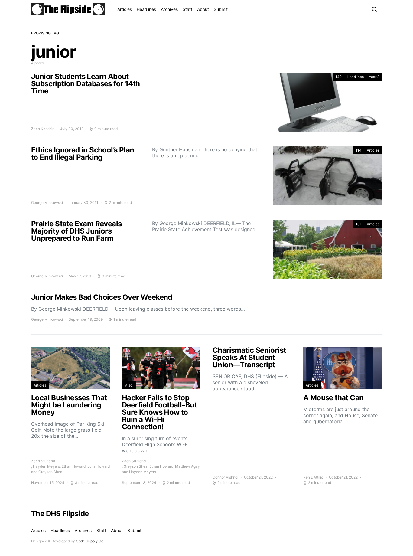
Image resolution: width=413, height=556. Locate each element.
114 (359, 150)
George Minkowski (47, 202)
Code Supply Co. (90, 541)
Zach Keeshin (42, 128)
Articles (124, 9)
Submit (221, 9)
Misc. (128, 385)
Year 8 (374, 76)
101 (359, 224)
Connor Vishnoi (225, 477)
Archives (169, 9)
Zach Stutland (43, 461)
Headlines (146, 9)
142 (338, 76)
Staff (187, 9)
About (203, 9)
